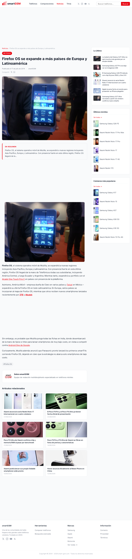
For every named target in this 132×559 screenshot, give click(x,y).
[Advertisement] (44, 181)
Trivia (69, 4)
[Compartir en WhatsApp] (14, 72)
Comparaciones (47, 4)
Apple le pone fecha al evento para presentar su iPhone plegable (114, 90)
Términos (104, 538)
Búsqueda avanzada (43, 534)
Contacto (104, 530)
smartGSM (32, 69)
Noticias (60, 4)
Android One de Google (19, 345)
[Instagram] (82, 4)
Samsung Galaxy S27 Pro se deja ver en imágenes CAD (114, 67)
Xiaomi (70, 538)
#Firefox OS (7, 364)
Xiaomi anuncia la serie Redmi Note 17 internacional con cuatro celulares (114, 82)
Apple (70, 534)
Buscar (125, 4)
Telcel (69, 284)
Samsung (71, 530)
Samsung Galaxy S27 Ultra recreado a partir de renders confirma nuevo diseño (112, 99)
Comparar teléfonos (43, 530)
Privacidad (104, 534)
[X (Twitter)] (79, 4)
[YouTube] (85, 4)
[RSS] (89, 4)
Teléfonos (33, 4)
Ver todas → (72, 545)
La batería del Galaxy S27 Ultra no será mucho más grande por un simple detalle (114, 59)
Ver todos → (97, 117)
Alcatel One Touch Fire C (13, 279)
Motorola (71, 541)
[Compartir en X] (11, 72)
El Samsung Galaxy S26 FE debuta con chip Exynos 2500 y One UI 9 (114, 74)
